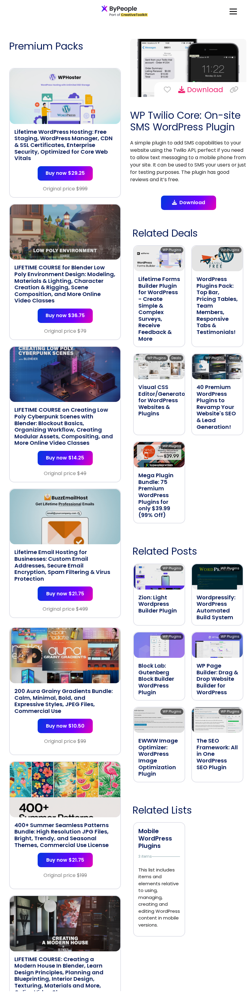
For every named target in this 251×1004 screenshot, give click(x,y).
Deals (176, 357)
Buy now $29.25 (65, 173)
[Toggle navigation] (233, 11)
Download (204, 90)
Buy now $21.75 (65, 593)
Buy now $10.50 (65, 725)
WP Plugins (172, 249)
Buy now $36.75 (65, 315)
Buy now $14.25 (65, 457)
